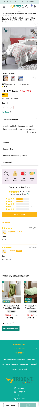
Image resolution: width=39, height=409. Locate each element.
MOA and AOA (24, 364)
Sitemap (14, 369)
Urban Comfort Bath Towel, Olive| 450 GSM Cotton (11, 307)
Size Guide (5, 112)
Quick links (33, 364)
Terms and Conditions (9, 359)
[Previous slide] (5, 78)
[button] (3, 86)
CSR (3, 364)
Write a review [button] (19, 214)
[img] (7, 228)
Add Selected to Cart (10, 328)
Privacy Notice (21, 359)
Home (19, 11)
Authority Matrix (22, 369)
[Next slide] (34, 78)
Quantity (5, 103)
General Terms (31, 359)
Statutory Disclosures (12, 364)
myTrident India (17, 6)
